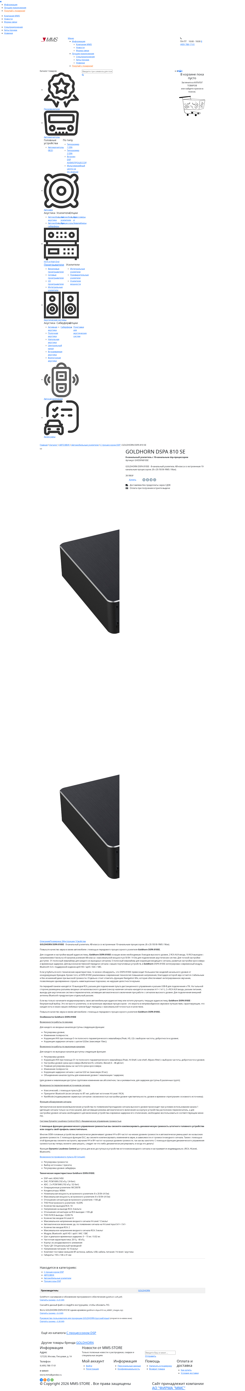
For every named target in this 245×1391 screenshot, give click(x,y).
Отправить (150, 1356)
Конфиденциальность (129, 1369)
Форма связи (10, 22)
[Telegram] (151, 479)
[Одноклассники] (147, 479)
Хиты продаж (10, 30)
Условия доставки (190, 1373)
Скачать (52, 1299)
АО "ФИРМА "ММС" (168, 1387)
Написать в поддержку (160, 1365)
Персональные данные (129, 1365)
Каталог (53, 445)
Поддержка (56, 941)
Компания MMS (12, 15)
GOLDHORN (144, 1290)
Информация (10, 4)
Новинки (8, 33)
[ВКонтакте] (143, 479)
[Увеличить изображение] (41, 448)
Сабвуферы (66, 327)
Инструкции (69, 941)
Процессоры (67, 223)
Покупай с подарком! (14, 10)
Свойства (81, 941)
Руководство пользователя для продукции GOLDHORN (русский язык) (74, 1318)
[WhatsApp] (154, 479)
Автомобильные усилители (85, 445)
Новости (8, 18)
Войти (89, 1365)
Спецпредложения (13, 27)
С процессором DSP (110, 445)
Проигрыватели (54, 264)
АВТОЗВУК (64, 445)
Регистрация (92, 1369)
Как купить (186, 1370)
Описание (45, 941)
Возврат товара (157, 1369)
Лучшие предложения (15, 7)
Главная (44, 445)
